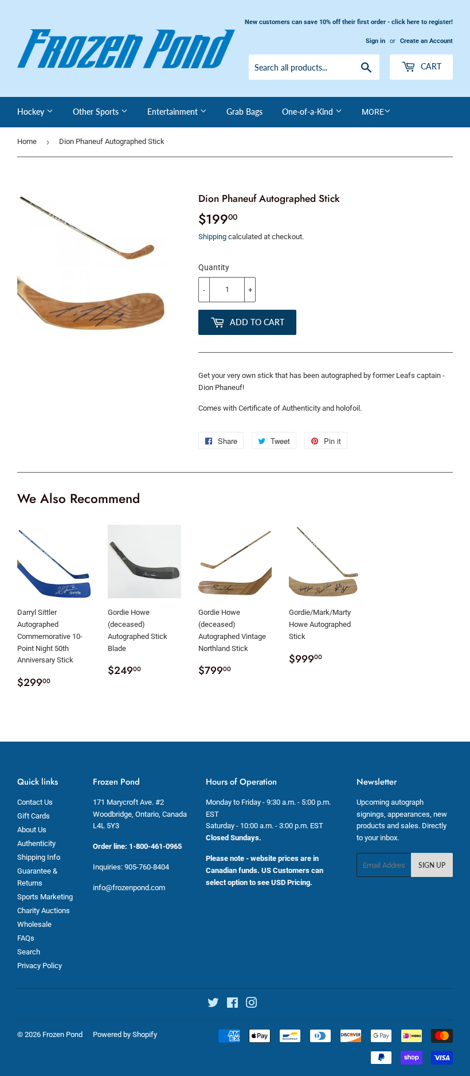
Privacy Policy (39, 965)
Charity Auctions (43, 910)
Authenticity (36, 843)
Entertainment (173, 111)
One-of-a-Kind (308, 111)
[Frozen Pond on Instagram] (251, 1004)
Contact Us (35, 802)
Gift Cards (33, 816)
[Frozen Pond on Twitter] (213, 1004)
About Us (31, 829)
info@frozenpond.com (129, 887)
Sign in (375, 41)
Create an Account (426, 41)
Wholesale (34, 924)
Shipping (212, 236)
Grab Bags (244, 111)
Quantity (213, 267)
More (373, 111)
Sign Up (431, 865)
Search (28, 952)
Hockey (31, 111)
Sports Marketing (45, 896)
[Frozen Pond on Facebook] (232, 1004)
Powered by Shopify (125, 1034)
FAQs (25, 938)
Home (27, 141)
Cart (429, 66)
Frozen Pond (62, 1034)
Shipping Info (38, 857)
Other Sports (97, 111)
